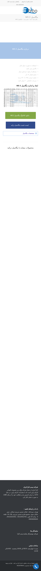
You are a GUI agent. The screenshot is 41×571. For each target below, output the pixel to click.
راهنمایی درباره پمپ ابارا (13, 1)
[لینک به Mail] (4, 568)
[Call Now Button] (36, 566)
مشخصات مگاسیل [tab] (28, 133)
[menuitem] (27, 1)
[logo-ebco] (24, 10)
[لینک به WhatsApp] (11, 568)
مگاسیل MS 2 (31, 17)
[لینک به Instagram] (14, 568)
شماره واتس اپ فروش (27, 1)
